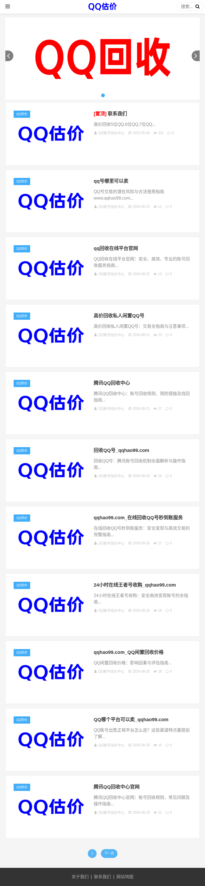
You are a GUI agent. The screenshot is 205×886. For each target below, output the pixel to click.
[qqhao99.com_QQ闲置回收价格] (51, 694)
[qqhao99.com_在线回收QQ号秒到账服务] (51, 559)
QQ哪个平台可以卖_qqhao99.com (131, 719)
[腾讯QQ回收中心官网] (51, 828)
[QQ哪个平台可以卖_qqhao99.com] (51, 761)
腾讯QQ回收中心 (112, 383)
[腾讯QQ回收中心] (51, 425)
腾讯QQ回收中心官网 (117, 787)
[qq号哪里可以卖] (51, 223)
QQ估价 (21, 114)
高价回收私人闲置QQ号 (119, 315)
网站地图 (124, 877)
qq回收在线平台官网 (116, 248)
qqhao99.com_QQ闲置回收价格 (129, 652)
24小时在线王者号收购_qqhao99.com (135, 585)
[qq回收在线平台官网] (51, 290)
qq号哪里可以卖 (111, 181)
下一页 (109, 853)
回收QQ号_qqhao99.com (121, 450)
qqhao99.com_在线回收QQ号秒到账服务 (138, 517)
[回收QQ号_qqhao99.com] (51, 492)
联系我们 (110, 113)
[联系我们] (51, 155)
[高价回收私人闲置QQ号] (51, 357)
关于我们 (80, 877)
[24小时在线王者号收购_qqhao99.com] (51, 627)
